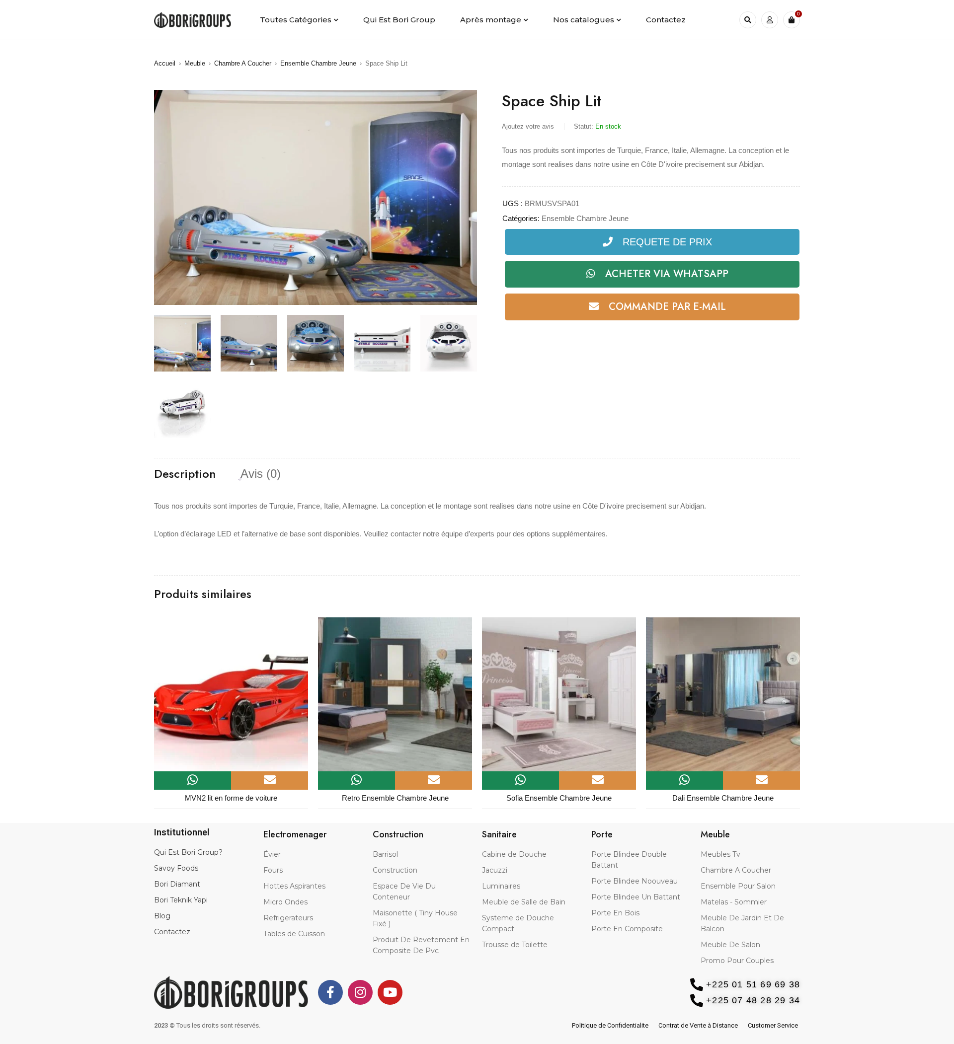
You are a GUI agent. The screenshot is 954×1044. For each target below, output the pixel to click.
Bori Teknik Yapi (181, 899)
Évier (272, 854)
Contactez (172, 931)
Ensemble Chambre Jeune (318, 63)
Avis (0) (260, 473)
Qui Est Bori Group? (188, 852)
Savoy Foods (176, 868)
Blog (162, 915)
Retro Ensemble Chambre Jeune (395, 798)
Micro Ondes (285, 901)
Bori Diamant (177, 884)
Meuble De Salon (730, 944)
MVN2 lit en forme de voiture (231, 798)
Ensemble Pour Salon (738, 886)
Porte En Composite (627, 928)
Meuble (194, 63)
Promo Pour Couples (737, 960)
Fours (273, 870)
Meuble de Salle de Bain (523, 901)
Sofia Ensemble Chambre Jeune (559, 798)
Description (185, 473)
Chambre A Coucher (242, 63)
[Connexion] (769, 19)
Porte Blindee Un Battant (635, 897)
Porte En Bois (615, 912)
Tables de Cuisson (294, 933)
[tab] (185, 473)
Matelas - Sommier (734, 901)
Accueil (164, 63)
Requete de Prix (667, 241)
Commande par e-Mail (667, 306)
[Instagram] (360, 992)
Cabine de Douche (514, 854)
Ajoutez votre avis (528, 126)
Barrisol (385, 854)
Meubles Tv (720, 854)
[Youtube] (390, 992)
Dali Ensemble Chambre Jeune (723, 798)
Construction (395, 870)
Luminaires (501, 886)
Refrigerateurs (288, 917)
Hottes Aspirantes (294, 886)
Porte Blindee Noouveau (634, 881)
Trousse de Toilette (515, 944)
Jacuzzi (494, 870)
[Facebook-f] (330, 992)
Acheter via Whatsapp (666, 274)
